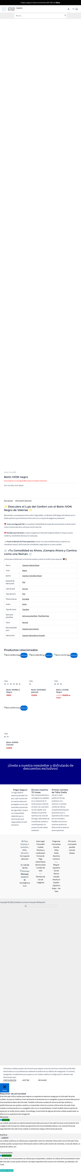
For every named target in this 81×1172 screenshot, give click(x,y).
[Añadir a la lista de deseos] (4, 490)
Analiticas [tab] (3, 1135)
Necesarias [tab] (4, 1117)
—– (40, 873)
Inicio (6, 472)
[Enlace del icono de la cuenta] (69, 9)
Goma (24, 604)
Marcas (56, 873)
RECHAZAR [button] (42, 1080)
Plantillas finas (43, 616)
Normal (25, 622)
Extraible (25, 599)
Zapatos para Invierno (30, 629)
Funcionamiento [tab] (6, 1153)
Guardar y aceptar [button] (7, 1170)
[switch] (0, 1120)
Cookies (40, 847)
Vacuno (25, 589)
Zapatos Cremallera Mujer (32, 576)
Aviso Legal (40, 841)
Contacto (56, 859)
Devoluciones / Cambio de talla (40, 868)
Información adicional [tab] (23, 501)
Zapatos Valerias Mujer (30, 565)
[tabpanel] (40, 1125)
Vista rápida (15, 674)
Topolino (25, 609)
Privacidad (40, 844)
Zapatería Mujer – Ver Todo (56, 888)
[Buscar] (65, 15)
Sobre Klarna (40, 862)
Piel (23, 582)
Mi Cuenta (72, 841)
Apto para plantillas (29, 616)
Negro (24, 570)
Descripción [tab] (8, 501)
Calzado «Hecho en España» (56, 880)
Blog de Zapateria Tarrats (56, 868)
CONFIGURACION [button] (9, 1080)
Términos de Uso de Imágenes (40, 880)
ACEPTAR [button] (25, 1080)
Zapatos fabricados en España (33, 635)
